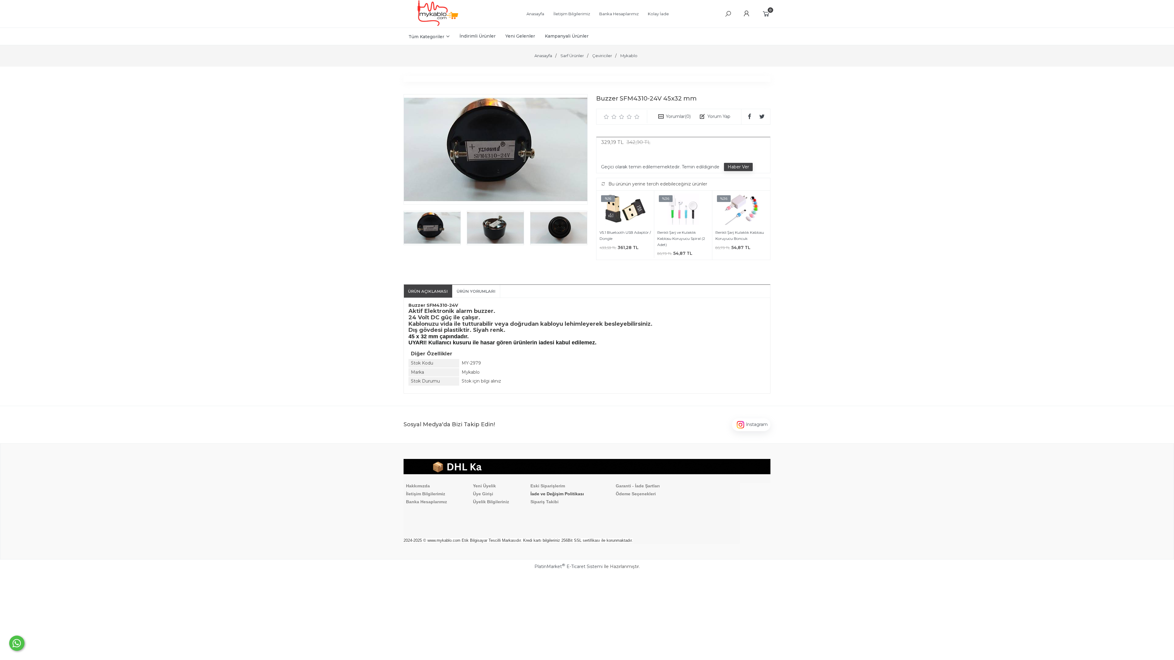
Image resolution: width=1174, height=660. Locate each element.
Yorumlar (678, 116)
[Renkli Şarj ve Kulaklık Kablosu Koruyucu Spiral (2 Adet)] (683, 210)
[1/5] (606, 116)
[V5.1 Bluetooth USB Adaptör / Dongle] (625, 210)
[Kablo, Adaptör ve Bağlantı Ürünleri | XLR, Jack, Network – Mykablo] (438, 24)
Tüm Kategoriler (426, 36)
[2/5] (610, 116)
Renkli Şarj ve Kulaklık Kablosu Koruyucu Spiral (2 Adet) (681, 238)
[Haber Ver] (738, 167)
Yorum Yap (718, 116)
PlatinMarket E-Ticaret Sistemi (568, 566)
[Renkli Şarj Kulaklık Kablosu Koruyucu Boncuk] (741, 210)
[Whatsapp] (16, 643)
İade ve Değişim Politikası (557, 493)
